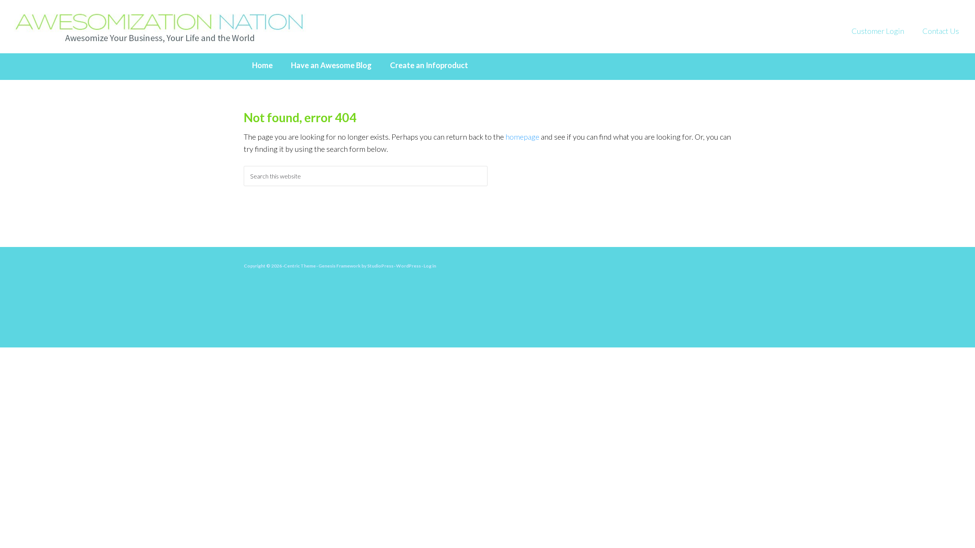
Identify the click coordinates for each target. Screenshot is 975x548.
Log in (430, 266)
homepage (522, 136)
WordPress (408, 266)
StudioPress (380, 266)
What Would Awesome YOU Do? (171, 27)
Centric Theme (300, 266)
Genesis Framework (339, 266)
